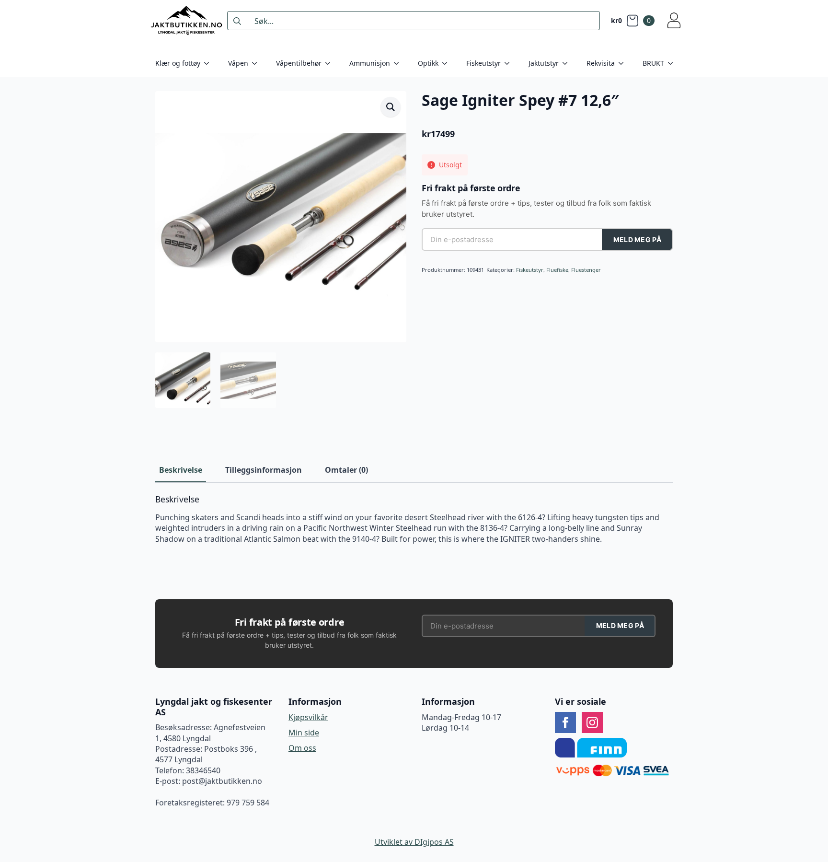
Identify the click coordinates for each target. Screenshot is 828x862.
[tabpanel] (414, 519)
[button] (390, 107)
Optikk (428, 63)
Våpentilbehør (299, 63)
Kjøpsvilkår (308, 717)
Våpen (238, 63)
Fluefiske (557, 269)
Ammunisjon (369, 63)
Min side (303, 732)
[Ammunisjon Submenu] (399, 63)
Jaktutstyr (544, 63)
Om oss (302, 748)
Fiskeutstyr (483, 63)
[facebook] (565, 722)
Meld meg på (637, 239)
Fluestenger (586, 269)
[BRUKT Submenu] (673, 63)
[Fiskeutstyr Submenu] (510, 63)
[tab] (180, 470)
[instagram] (592, 722)
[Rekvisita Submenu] (624, 63)
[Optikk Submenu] (447, 63)
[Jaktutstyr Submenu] (568, 63)
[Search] (237, 21)
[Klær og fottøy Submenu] (209, 63)
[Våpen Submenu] (257, 63)
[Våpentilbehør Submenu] (331, 63)
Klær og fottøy (177, 63)
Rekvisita (600, 63)
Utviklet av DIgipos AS (414, 842)
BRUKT (653, 63)
